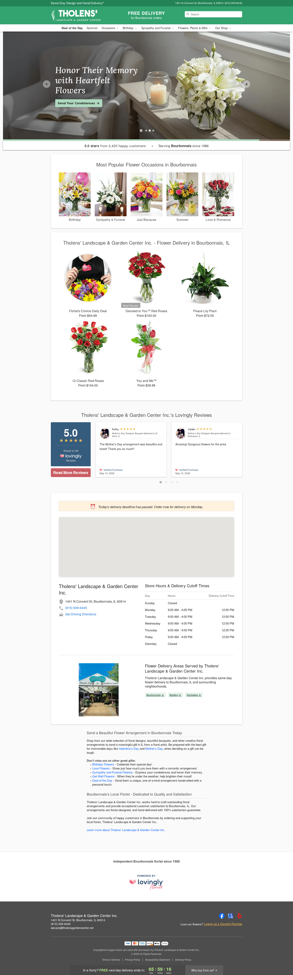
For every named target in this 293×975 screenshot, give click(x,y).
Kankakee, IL (194, 695)
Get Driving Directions (80, 614)
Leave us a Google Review (223, 924)
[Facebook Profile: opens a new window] (222, 916)
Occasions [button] (109, 28)
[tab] (146, 131)
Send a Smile (68, 98)
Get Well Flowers (103, 776)
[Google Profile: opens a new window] (230, 916)
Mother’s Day (154, 748)
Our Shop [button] (221, 28)
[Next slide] (246, 84)
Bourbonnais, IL (155, 695)
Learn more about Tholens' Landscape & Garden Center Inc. (126, 830)
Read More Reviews (70, 472)
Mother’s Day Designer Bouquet (127, 433)
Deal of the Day (72, 28)
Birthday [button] (128, 28)
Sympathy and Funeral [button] (156, 28)
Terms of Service (111, 959)
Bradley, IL (175, 695)
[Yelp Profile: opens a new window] (239, 916)
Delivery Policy (183, 959)
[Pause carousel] (141, 130)
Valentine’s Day (129, 748)
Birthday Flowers (103, 764)
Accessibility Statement (157, 959)
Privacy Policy (132, 959)
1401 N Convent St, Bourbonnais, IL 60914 (78, 920)
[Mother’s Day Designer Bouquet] (105, 433)
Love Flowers (101, 768)
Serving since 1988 (183, 146)
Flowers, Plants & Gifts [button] (193, 28)
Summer (92, 28)
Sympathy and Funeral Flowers (112, 772)
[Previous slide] (46, 84)
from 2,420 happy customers (115, 146)
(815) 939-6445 (76, 608)
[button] (160, 482)
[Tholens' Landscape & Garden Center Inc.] (79, 15)
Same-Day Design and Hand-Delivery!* (77, 3)
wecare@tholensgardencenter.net (72, 928)
